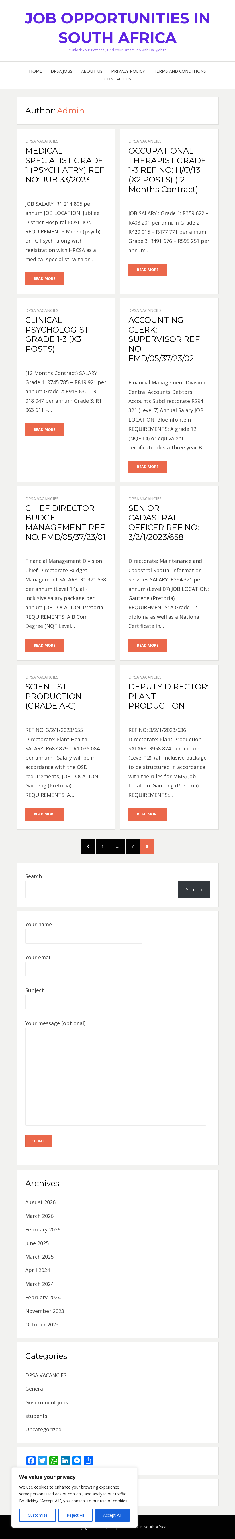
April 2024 (37, 1270)
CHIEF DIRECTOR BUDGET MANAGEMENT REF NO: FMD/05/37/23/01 (65, 522)
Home (35, 71)
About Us (92, 71)
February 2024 (42, 1297)
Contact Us (117, 79)
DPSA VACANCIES (41, 141)
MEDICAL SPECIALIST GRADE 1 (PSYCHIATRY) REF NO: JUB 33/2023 (65, 165)
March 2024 (39, 1283)
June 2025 (37, 1243)
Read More (44, 278)
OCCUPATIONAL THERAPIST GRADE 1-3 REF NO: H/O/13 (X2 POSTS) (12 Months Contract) (167, 170)
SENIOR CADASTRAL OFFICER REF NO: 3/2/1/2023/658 (163, 522)
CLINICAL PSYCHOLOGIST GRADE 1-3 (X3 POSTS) (57, 334)
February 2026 (42, 1229)
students (36, 1415)
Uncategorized (43, 1429)
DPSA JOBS (62, 71)
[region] (74, 1497)
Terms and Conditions (180, 71)
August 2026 (40, 1202)
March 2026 (39, 1215)
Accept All (112, 1515)
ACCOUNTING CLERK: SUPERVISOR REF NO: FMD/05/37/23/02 (164, 339)
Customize (38, 1515)
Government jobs (46, 1402)
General (34, 1388)
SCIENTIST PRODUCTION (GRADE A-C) (53, 696)
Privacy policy (128, 71)
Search (33, 876)
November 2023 (44, 1311)
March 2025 (39, 1256)
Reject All (75, 1515)
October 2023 (42, 1324)
